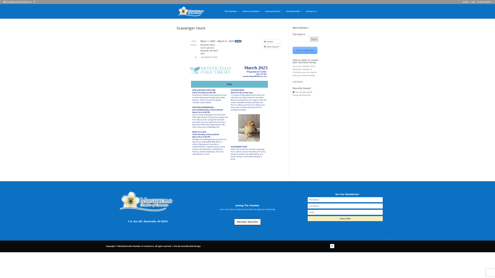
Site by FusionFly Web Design (187, 246)
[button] (271, 47)
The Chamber (230, 11)
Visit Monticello (293, 11)
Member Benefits (247, 222)
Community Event (210, 57)
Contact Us (311, 11)
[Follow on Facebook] (332, 246)
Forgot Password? (484, 2)
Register (466, 2)
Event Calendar (305, 50)
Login (473, 2)
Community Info (272, 11)
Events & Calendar (251, 11)
